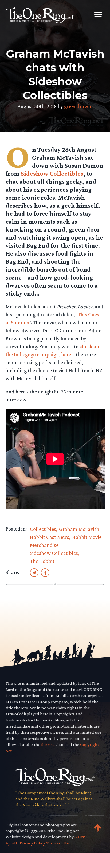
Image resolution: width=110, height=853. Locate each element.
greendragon (78, 106)
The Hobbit (42, 561)
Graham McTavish (79, 529)
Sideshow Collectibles (52, 173)
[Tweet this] (34, 572)
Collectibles (43, 529)
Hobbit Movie (86, 537)
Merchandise (44, 545)
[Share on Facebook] (45, 572)
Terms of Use (58, 843)
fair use (48, 744)
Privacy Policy (32, 843)
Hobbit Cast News (49, 537)
